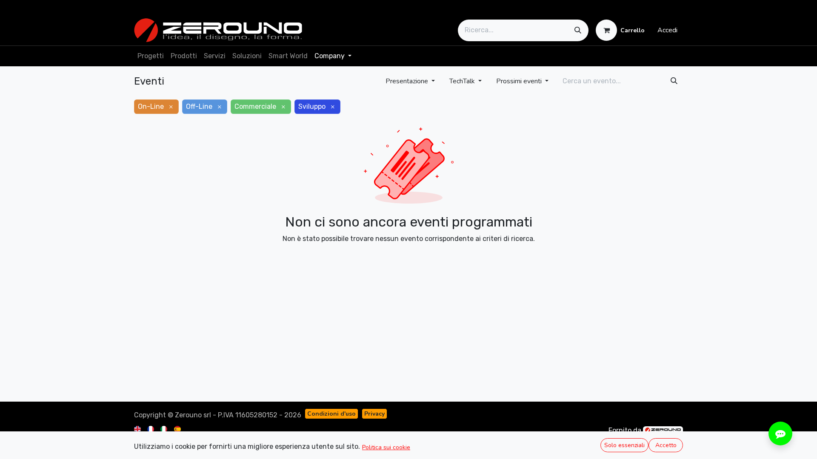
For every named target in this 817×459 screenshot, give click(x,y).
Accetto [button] (666, 445)
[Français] (151, 428)
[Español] (178, 428)
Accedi (667, 30)
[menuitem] (150, 56)
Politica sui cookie (386, 447)
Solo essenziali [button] (624, 445)
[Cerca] (577, 30)
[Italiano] (164, 428)
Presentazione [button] (408, 81)
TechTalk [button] (463, 81)
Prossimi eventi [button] (519, 81)
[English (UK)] (138, 428)
